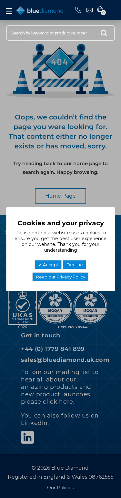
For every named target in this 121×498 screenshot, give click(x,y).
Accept (50, 264)
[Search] (104, 34)
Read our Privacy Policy (60, 276)
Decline (74, 264)
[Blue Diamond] (39, 9)
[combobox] (60, 33)
